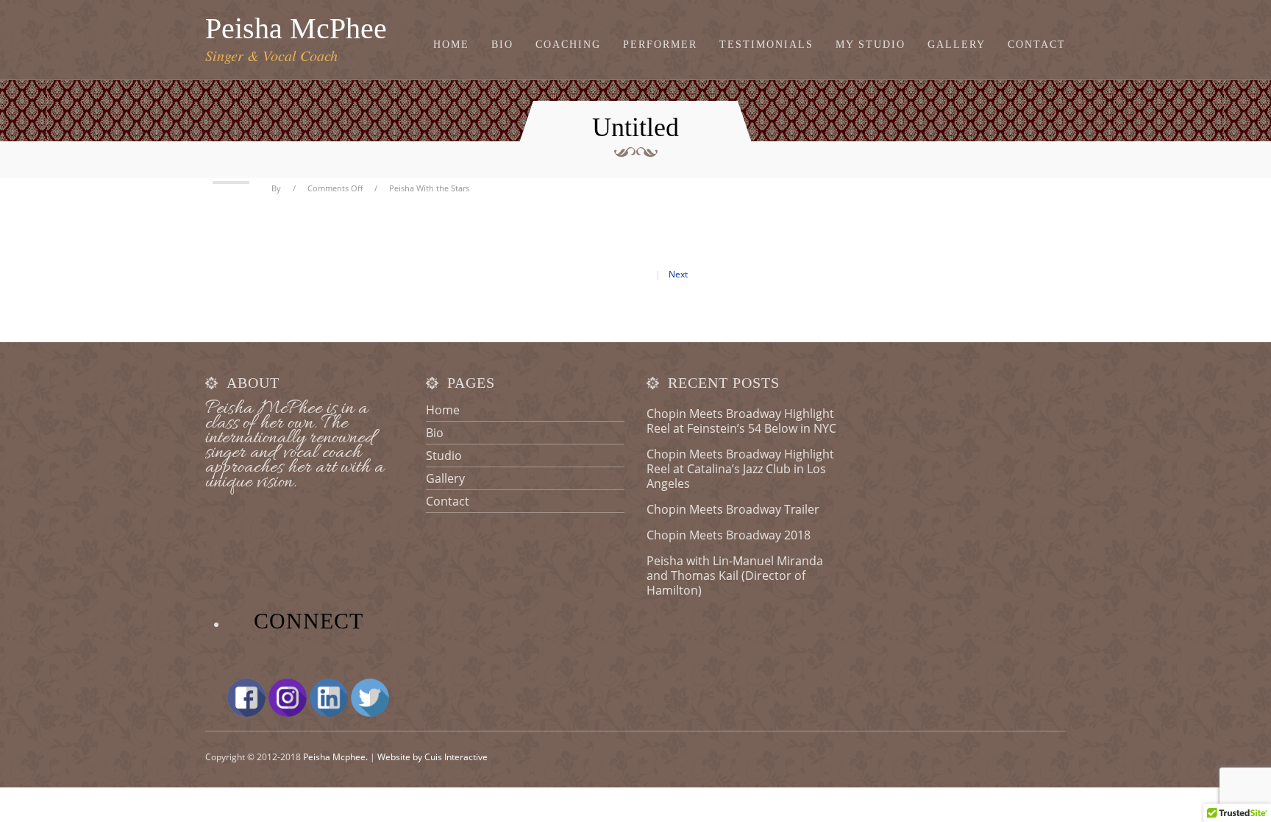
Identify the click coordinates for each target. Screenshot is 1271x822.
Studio (444, 455)
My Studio (870, 45)
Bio (502, 45)
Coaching (568, 45)
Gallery (957, 45)
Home (451, 45)
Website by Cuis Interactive (432, 757)
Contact (1037, 45)
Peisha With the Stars (429, 188)
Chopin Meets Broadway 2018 (729, 535)
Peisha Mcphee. (335, 757)
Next (678, 274)
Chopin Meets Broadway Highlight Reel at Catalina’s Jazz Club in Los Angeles (740, 469)
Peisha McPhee (296, 28)
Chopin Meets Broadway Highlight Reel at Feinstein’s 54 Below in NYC (741, 420)
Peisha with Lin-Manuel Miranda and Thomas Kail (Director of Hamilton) (735, 575)
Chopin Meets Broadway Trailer (733, 509)
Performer (660, 45)
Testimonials (766, 45)
